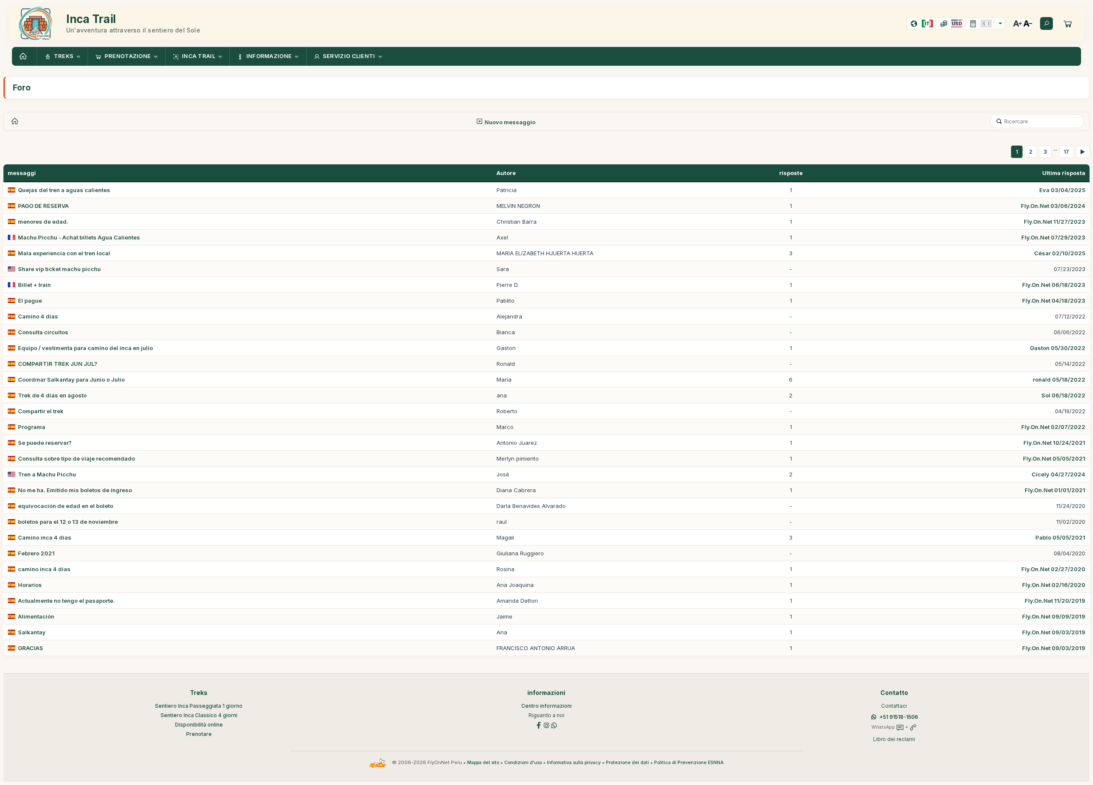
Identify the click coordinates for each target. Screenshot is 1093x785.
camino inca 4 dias (44, 569)
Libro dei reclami (894, 739)
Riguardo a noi (546, 715)
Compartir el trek (41, 411)
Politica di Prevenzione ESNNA (689, 762)
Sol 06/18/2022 (1063, 395)
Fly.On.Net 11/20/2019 (1055, 600)
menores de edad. (43, 221)
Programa (31, 426)
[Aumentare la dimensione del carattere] (1017, 23)
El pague (30, 300)
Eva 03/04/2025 (1062, 190)
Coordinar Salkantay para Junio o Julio (71, 379)
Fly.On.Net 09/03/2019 (1053, 632)
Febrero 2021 (36, 553)
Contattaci (894, 706)
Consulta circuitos (43, 332)
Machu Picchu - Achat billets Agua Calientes (79, 237)
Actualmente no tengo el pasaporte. (66, 600)
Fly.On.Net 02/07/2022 (1053, 426)
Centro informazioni (546, 706)
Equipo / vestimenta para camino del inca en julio (85, 347)
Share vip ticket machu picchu (59, 269)
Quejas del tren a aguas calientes (64, 190)
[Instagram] (546, 724)
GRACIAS (30, 648)
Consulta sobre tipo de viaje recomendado (76, 458)
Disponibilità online (199, 724)
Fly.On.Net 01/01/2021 (1055, 490)
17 (1066, 152)
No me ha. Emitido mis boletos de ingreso (75, 490)
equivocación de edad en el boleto (65, 505)
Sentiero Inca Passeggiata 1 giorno (199, 706)
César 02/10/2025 (1059, 253)
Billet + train (34, 284)
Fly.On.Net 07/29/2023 (1053, 237)
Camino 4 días (38, 316)
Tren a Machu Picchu (47, 474)
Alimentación (36, 616)
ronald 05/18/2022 (1059, 379)
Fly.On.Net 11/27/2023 (1054, 221)
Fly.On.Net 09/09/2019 (1053, 616)
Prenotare (199, 734)
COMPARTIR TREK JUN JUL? (57, 363)
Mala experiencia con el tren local (64, 253)
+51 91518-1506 (899, 717)
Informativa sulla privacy (574, 762)
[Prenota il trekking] (1068, 23)
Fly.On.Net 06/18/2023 (1053, 284)
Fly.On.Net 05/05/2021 (1054, 458)
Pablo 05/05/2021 (1060, 537)
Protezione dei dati (627, 762)
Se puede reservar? (45, 442)
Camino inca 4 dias (44, 537)
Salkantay (32, 632)
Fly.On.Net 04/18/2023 (1053, 300)
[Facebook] (539, 724)
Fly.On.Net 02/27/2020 (1053, 569)
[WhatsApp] (554, 724)
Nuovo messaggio (509, 122)
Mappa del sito (483, 762)
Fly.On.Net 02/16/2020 (1053, 584)
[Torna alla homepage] (24, 56)
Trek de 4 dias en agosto (52, 395)
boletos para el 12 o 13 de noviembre (68, 521)
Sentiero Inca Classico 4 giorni (199, 715)
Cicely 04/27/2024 (1058, 474)
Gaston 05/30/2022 (1057, 347)
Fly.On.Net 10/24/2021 (1054, 442)
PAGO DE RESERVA (43, 205)
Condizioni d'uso (523, 762)
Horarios (30, 584)
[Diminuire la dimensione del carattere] (1028, 23)
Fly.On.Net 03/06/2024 (1053, 205)
